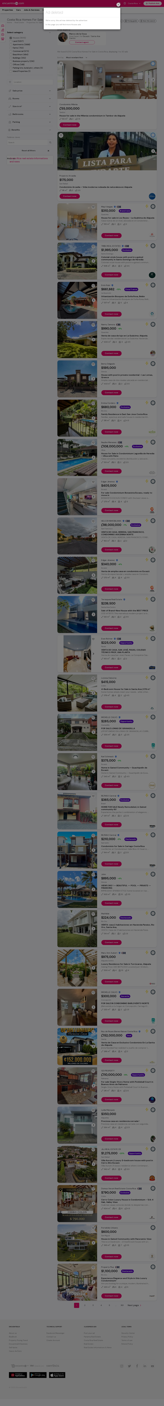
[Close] (118, 5)
